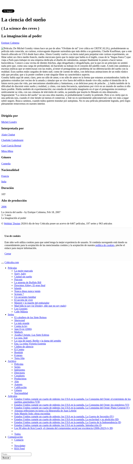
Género (18, 390)
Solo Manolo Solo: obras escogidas (32, 413)
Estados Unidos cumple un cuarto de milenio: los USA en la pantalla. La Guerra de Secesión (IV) (64, 416)
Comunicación (15, 437)
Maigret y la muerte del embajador (31, 302)
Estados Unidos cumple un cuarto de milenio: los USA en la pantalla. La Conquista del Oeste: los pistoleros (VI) (71, 404)
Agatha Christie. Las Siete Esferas (31, 335)
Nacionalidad (21, 393)
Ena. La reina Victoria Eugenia (30, 343)
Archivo (12, 361)
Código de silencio (23, 346)
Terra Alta (19, 358)
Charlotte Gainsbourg (12, 140)
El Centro (19, 349)
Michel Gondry (9, 122)
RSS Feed (19, 448)
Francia (5, 176)
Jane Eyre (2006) (23, 329)
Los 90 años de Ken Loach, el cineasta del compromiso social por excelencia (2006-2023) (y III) (63, 428)
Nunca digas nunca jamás (27, 291)
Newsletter (19, 445)
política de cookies (104, 245)
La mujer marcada (23, 270)
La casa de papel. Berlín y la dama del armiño (37, 340)
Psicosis (18, 279)
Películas (18, 364)
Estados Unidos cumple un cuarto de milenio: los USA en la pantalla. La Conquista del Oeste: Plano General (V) (72, 407)
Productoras (20, 378)
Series (11, 314)
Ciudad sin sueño (23, 276)
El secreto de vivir (23, 300)
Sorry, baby (20, 273)
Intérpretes (19, 369)
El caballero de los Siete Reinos (30, 317)
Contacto (19, 439)
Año (16, 381)
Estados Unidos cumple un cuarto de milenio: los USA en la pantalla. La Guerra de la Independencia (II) (67, 422)
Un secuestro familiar (25, 297)
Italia (3, 181)
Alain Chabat (8, 134)
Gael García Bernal (11, 145)
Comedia (6, 163)
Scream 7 (19, 294)
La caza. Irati (21, 337)
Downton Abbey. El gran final (29, 285)
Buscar (6, 458)
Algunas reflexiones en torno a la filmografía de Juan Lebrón (45, 410)
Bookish (18, 352)
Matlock (18, 332)
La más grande (21, 323)
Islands (17, 288)
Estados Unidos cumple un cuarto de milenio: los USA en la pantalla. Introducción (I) (58, 425)
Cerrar (8, 253)
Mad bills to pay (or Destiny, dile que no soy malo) (40, 305)
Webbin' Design (12, 223)
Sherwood (19, 320)
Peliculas (12, 267)
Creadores (19, 375)
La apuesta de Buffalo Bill (27, 282)
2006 (3, 206)
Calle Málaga (21, 311)
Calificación (20, 387)
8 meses (18, 355)
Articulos (12, 396)
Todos (17, 434)
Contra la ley (20, 326)
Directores (19, 372)
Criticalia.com (12, 262)
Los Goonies (20, 308)
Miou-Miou (7, 151)
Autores (18, 384)
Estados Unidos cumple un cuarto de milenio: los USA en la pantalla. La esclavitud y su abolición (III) (66, 419)
